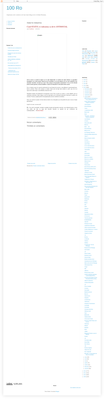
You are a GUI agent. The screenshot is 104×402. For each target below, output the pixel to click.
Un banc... (86, 140)
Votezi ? (86, 136)
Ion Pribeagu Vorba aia (89, 132)
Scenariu (86, 163)
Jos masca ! (87, 142)
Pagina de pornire (52, 163)
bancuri (90, 55)
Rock (85, 114)
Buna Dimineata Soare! (89, 174)
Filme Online (92, 52)
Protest (86, 336)
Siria (85, 151)
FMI (85, 268)
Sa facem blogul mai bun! (13, 50)
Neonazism (87, 153)
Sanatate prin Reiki (12, 56)
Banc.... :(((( (87, 126)
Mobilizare (86, 198)
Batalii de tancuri (88, 292)
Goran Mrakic (40, 110)
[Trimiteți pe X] (52, 117)
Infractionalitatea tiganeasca (90, 134)
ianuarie (87, 368)
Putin (85, 206)
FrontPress (31, 28)
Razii (85, 329)
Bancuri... (86, 193)
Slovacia (86, 208)
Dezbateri (10, 24)
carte (83, 57)
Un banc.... (86, 121)
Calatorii (96, 50)
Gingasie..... (87, 297)
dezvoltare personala (90, 58)
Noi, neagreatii (87, 351)
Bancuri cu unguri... (88, 157)
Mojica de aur (87, 161)
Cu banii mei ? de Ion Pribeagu (89, 245)
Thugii (85, 266)
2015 (85, 83)
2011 (85, 372)
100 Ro (14, 8)
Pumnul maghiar (88, 347)
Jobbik (85, 331)
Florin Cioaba (87, 253)
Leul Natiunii (87, 119)
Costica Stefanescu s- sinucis (90, 229)
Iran (85, 204)
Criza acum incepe (88, 318)
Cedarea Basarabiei (88, 282)
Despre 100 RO (11, 21)
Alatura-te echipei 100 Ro (13, 74)
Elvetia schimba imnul (89, 259)
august (86, 96)
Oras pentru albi (88, 122)
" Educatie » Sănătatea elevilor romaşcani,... (89, 116)
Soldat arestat (87, 316)
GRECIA (86, 270)
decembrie (87, 89)
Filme (85, 52)
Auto (83, 51)
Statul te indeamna (88, 280)
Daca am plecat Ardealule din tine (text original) (91, 187)
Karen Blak (86, 342)
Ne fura (86, 237)
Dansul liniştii (87, 257)
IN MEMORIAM (87, 219)
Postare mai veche (73, 163)
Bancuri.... (86, 124)
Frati (85, 313)
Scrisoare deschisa (88, 309)
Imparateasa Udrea (88, 214)
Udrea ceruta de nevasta (89, 227)
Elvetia (86, 200)
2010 (85, 374)
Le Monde (86, 239)
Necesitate (86, 290)
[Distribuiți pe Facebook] (54, 117)
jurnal (84, 62)
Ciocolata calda (87, 340)
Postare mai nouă (31, 163)
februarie (87, 366)
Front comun (87, 164)
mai (86, 361)
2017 (85, 81)
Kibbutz (86, 325)
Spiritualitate (93, 53)
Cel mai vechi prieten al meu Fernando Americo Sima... (90, 278)
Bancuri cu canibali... (89, 159)
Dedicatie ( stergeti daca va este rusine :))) (90, 182)
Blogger (57, 391)
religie (83, 63)
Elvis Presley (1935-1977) (90, 166)
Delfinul (86, 242)
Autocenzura (87, 295)
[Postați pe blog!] (51, 117)
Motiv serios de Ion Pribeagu (90, 263)
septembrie (87, 94)
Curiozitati (86, 305)
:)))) (85, 346)
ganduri (93, 60)
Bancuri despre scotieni (89, 138)
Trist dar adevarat (88, 218)
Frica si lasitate (87, 286)
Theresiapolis (87, 104)
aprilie (86, 362)
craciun (88, 57)
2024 (85, 79)
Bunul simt (86, 112)
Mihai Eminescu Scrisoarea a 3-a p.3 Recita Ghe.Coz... (90, 99)
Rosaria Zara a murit (89, 272)
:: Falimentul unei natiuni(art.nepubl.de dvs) (13, 71)
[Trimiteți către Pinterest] (55, 117)
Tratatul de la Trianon (89, 179)
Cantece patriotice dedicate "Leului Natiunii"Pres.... (90, 275)
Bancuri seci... (87, 130)
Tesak (85, 195)
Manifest (86, 327)
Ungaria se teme (88, 233)
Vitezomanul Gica (88, 264)
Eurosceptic (87, 155)
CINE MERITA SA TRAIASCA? (14, 65)
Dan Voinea (87, 344)
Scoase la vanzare (88, 231)
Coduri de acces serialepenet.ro (15, 48)
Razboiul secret (87, 255)
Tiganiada (86, 170)
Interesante (85, 53)
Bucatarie (89, 51)
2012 (85, 371)
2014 (85, 85)
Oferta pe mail (87, 311)
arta (83, 55)
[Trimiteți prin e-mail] (49, 117)
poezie (93, 62)
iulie (86, 357)
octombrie (87, 92)
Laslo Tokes (87, 143)
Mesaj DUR (87, 197)
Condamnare (87, 299)
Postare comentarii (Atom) (39, 165)
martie (86, 364)
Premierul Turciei (88, 223)
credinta (95, 57)
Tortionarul (86, 301)
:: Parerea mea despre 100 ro (14, 68)
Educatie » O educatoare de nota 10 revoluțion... (90, 354)
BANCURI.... (87, 315)
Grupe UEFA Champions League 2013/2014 (89, 102)
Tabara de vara (87, 349)
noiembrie (87, 91)
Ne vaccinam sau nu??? (13, 63)
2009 (85, 376)
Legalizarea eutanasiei (89, 225)
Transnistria (87, 149)
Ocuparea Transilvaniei (89, 303)
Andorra (86, 240)
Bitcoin (86, 202)
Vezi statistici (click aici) (75, 387)
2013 (85, 87)
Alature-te (10, 22)
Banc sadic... (87, 189)
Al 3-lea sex (87, 216)
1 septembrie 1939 (88, 110)
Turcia (85, 108)
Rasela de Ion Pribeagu (89, 247)
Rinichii (86, 210)
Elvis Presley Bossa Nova (90, 168)
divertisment (85, 60)
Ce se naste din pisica (89, 145)
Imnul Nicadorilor (88, 184)
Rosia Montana (87, 106)
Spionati (86, 221)
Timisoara (86, 323)
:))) (85, 235)
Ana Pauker (87, 249)
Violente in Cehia (88, 172)
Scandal (86, 212)
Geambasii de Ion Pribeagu (90, 261)
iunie (86, 359)
